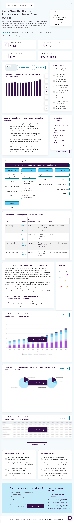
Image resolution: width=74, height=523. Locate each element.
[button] (56, 15)
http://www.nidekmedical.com (58, 243)
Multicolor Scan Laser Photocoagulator (29, 196)
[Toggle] (52, 15)
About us (41, 519)
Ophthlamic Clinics (45, 175)
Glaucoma (12, 181)
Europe (62, 179)
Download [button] (39, 67)
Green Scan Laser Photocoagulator (28, 189)
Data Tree (54, 12)
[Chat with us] (70, 518)
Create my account (36, 506)
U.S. (12, 208)
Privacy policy (48, 519)
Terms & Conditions (59, 519)
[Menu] (4, 5)
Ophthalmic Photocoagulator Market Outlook (62, 22)
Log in (68, 5)
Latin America (62, 175)
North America (62, 184)
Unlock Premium (36, 339)
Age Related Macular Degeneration (12, 176)
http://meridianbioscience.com (59, 252)
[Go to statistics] (30, 419)
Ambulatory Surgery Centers (45, 185)
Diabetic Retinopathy (12, 186)
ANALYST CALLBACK (61, 151)
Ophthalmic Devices (60, 17)
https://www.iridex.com (56, 226)
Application (12, 170)
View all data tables (36, 444)
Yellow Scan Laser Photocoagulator (28, 176)
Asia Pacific (62, 194)
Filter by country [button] (24, 67)
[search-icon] (32, 5)
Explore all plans (18, 506)
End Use (45, 170)
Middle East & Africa (62, 189)
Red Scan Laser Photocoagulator (29, 183)
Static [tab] (8, 66)
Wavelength (29, 170)
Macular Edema (12, 191)
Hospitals (45, 179)
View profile (23, 227)
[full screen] (47, 76)
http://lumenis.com (55, 235)
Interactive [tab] (10, 69)
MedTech (55, 15)
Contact (35, 519)
